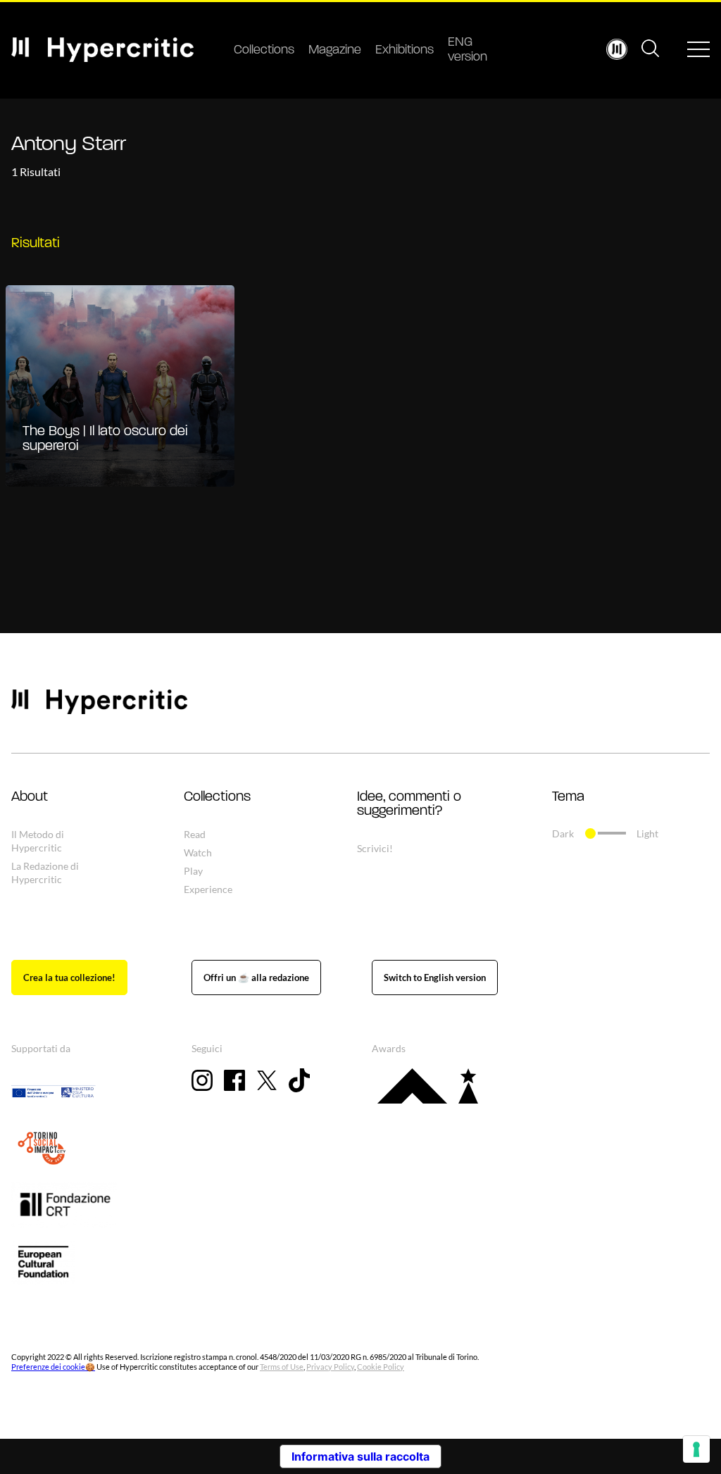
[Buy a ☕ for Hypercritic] (256, 977)
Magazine (334, 50)
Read (195, 834)
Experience (208, 889)
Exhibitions (404, 50)
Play (193, 871)
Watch (198, 852)
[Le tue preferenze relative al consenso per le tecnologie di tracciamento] (696, 1449)
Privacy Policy (330, 1366)
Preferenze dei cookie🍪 (53, 1366)
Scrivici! (375, 848)
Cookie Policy (380, 1366)
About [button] (29, 797)
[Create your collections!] (69, 977)
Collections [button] (217, 797)
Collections (264, 50)
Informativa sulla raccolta (360, 1456)
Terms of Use (281, 1366)
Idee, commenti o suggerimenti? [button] (409, 804)
